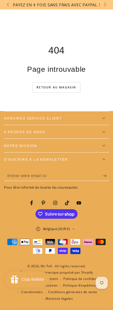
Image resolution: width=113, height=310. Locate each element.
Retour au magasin (56, 87)
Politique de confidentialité (84, 279)
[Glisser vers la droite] (104, 4)
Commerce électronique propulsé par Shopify (56, 272)
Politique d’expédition (80, 285)
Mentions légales (59, 299)
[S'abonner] (106, 176)
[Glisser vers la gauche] (8, 4)
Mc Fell (47, 266)
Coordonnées (32, 292)
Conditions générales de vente (72, 292)
